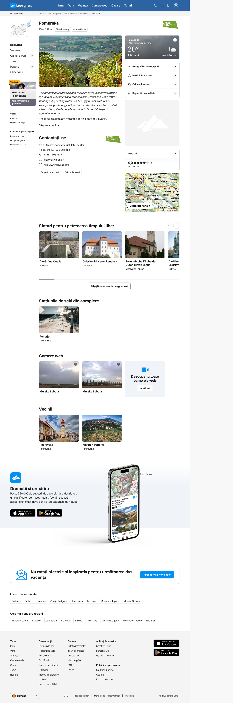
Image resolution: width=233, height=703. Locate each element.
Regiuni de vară (47, 650)
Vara (71, 5)
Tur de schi (44, 655)
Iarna (61, 5)
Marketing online (105, 669)
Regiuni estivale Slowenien (65, 13)
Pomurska (84, 13)
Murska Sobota (17, 136)
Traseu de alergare (49, 674)
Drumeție (43, 669)
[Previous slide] (169, 226)
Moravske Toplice (18, 144)
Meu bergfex (74, 660)
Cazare (115, 5)
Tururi (128, 5)
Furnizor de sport (105, 679)
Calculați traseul (72, 172)
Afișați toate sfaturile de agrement (109, 286)
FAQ (70, 665)
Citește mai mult (48, 125)
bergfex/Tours (103, 645)
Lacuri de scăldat (48, 684)
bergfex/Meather (105, 655)
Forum (71, 669)
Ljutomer (41, 601)
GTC (66, 695)
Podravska (15, 118)
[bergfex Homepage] (21, 5)
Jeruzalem (77, 601)
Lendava (91, 601)
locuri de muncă (76, 650)
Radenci (16, 601)
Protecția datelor (81, 695)
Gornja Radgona (17, 140)
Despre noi (73, 655)
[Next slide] (176, 226)
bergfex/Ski (102, 650)
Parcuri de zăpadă (48, 665)
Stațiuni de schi (47, 645)
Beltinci (28, 601)
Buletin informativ (77, 645)
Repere (14, 674)
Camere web (99, 5)
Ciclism (42, 679)
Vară (49, 13)
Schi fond (44, 660)
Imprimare (129, 695)
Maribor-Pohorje (17, 122)
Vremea (83, 5)
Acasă (42, 13)
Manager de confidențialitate (107, 695)
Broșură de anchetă (50, 172)
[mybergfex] (176, 5)
